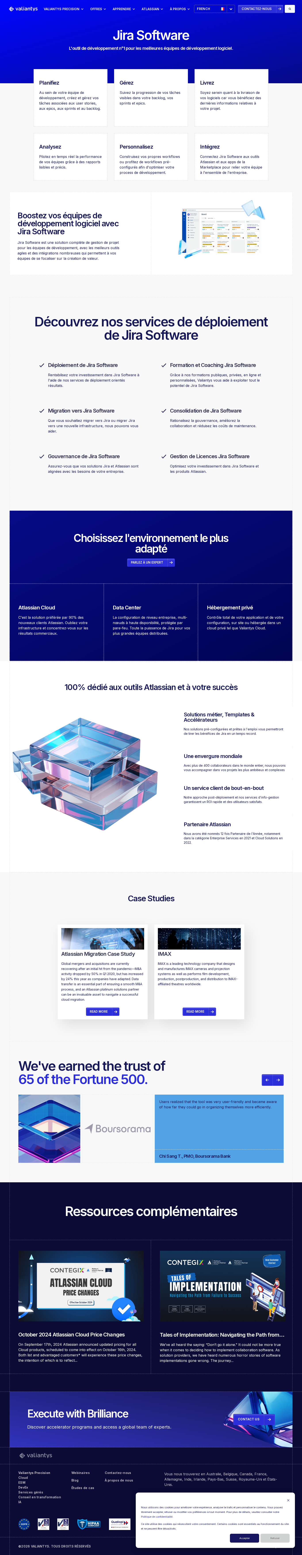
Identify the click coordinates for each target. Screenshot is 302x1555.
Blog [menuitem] (74, 1480)
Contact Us (249, 1419)
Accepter (244, 1538)
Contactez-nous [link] (257, 9)
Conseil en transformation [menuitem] (39, 1497)
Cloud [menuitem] (23, 1477)
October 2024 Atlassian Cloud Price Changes (71, 1334)
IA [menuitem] (19, 1502)
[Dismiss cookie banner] (288, 1500)
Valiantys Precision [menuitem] (34, 1473)
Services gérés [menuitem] (30, 1492)
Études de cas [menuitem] (82, 1488)
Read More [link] (99, 972)
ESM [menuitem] (21, 1482)
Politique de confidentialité (156, 1517)
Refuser (275, 1538)
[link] (23, 8)
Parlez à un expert (147, 562)
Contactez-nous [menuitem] (118, 1473)
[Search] (290, 9)
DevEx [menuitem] (23, 1487)
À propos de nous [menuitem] (119, 1480)
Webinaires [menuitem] (80, 1473)
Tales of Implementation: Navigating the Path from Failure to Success (219, 1337)
